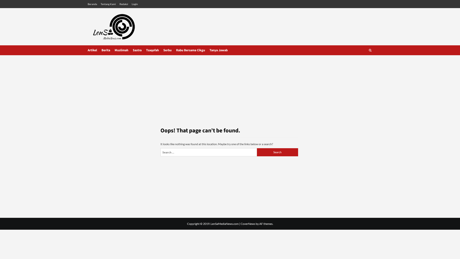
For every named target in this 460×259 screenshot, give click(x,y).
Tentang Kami (108, 4)
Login (135, 4)
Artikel (92, 50)
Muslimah (121, 50)
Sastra (137, 50)
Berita (106, 50)
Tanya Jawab (219, 50)
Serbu (167, 50)
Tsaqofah (152, 50)
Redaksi (123, 4)
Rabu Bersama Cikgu (190, 50)
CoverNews (248, 223)
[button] (370, 50)
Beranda (92, 4)
